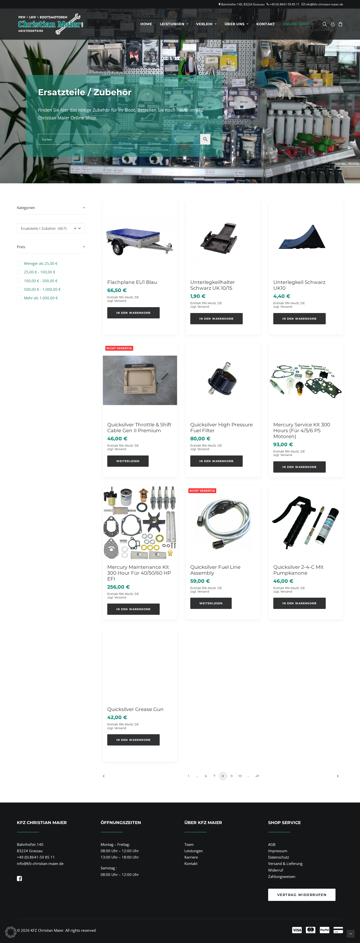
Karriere (191, 857)
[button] (326, 24)
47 (257, 776)
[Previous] (109, 777)
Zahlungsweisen (281, 876)
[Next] (336, 777)
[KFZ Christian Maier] (50, 24)
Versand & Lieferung (285, 863)
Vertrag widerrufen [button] (301, 895)
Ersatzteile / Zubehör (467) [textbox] (48, 228)
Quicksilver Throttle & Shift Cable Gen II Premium (139, 427)
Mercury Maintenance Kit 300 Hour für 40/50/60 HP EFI (139, 573)
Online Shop (296, 24)
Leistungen (172, 24)
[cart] (339, 24)
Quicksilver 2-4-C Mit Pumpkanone (298, 570)
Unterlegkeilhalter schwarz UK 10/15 (212, 285)
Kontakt (265, 24)
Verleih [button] (204, 24)
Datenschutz (278, 857)
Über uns (235, 24)
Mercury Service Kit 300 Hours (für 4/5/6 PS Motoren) (301, 430)
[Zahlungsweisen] (259, 930)
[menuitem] (146, 24)
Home (146, 24)
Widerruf (275, 870)
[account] (332, 24)
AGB (272, 844)
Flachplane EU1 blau (132, 282)
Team (189, 844)
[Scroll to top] (351, 933)
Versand (120, 301)
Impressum (277, 850)
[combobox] (51, 228)
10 (240, 776)
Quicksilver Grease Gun (135, 709)
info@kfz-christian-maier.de (324, 4)
